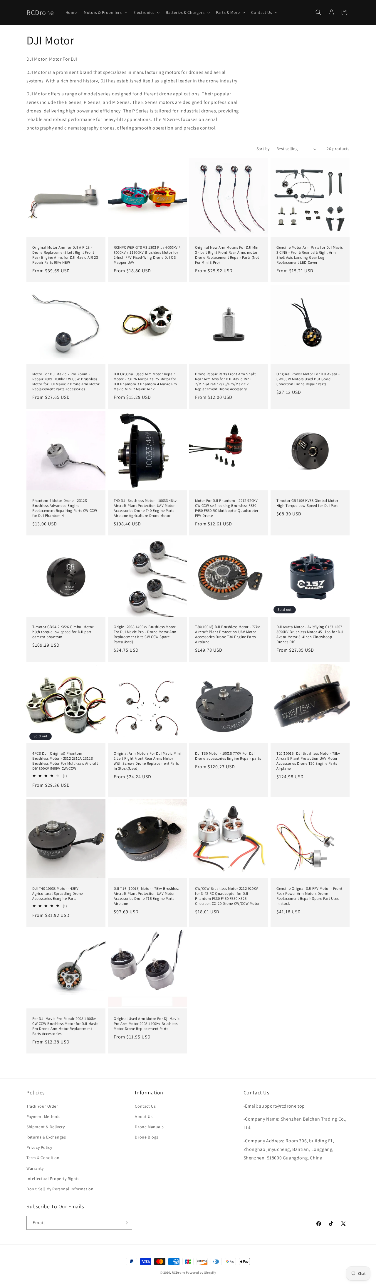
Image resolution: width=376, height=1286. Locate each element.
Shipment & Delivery (45, 1126)
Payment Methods (43, 1116)
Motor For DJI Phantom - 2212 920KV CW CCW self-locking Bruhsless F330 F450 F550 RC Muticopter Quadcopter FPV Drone (226, 508)
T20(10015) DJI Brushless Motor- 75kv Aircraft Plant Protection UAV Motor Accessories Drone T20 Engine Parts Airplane (308, 761)
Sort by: (263, 148)
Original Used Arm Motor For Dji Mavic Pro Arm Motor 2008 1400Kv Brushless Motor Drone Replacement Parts (146, 1023)
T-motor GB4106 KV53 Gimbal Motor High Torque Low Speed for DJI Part (307, 503)
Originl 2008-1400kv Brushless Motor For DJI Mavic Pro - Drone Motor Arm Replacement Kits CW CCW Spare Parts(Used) (145, 634)
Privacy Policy (39, 1147)
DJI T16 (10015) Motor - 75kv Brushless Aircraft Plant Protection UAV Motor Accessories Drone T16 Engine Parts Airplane (146, 896)
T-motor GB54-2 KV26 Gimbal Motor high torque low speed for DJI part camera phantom (62, 632)
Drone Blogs (146, 1137)
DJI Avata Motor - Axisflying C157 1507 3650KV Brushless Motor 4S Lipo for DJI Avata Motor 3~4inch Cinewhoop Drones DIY (309, 634)
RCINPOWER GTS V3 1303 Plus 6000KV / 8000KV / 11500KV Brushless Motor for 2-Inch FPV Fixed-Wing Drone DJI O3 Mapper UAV (147, 255)
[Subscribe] (125, 1223)
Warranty (35, 1168)
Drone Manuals (149, 1126)
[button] (105, 12)
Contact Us (145, 1106)
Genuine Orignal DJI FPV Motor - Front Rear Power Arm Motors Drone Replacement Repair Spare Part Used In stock (309, 896)
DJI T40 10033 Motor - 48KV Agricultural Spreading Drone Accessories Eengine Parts (57, 893)
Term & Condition (43, 1157)
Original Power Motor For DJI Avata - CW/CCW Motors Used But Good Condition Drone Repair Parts (308, 379)
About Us (143, 1116)
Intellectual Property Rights (53, 1178)
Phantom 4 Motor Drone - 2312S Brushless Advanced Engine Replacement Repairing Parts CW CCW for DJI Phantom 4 (64, 508)
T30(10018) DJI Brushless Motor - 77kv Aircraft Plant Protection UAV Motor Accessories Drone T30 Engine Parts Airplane (227, 634)
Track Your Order (42, 1106)
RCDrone (178, 1272)
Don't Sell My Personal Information (59, 1189)
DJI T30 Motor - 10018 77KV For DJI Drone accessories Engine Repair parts (228, 756)
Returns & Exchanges (46, 1137)
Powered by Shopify (201, 1272)
